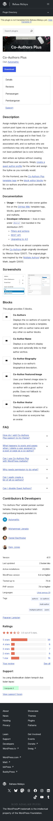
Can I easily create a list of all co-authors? (13, 478)
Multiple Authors (31, 257)
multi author (44, 604)
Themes (32, 715)
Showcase (33, 711)
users (47, 610)
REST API (16, 235)
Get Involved (34, 734)
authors (35, 599)
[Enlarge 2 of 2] (46, 277)
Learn (5, 734)
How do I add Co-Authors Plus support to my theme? (16, 436)
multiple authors (35, 610)
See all (47, 663)
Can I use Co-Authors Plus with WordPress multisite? (16, 459)
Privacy (6, 725)
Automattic (13, 62)
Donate (33, 743)
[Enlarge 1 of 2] (21, 277)
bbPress (8, 767)
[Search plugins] (31, 31)
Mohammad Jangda (18, 528)
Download (9, 69)
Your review (8, 663)
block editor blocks (33, 180)
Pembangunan (13, 100)
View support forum (12, 694)
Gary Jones (14, 547)
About (6, 711)
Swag (32, 748)
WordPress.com (12, 757)
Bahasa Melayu (16, 784)
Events (31, 739)
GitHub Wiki (24, 206)
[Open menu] (48, 4)
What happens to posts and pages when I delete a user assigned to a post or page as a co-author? (20, 448)
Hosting (6, 720)
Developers (8, 743)
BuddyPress (10, 771)
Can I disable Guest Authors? (17, 488)
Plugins (31, 720)
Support (9, 107)
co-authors (44, 599)
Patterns (32, 725)
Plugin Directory (10, 12)
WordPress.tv (11, 748)
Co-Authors (15, 249)
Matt (6, 762)
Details (9, 79)
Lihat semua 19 (43, 592)
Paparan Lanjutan (11, 617)
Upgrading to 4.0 (19, 239)
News (5, 715)
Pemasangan (12, 93)
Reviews (10, 86)
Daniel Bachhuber (17, 538)
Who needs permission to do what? (20, 469)
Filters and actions (20, 231)
